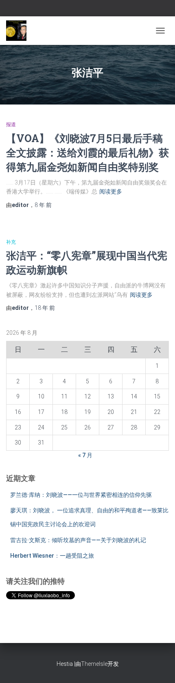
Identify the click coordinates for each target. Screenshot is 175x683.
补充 (11, 242)
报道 (11, 124)
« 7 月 (85, 455)
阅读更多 (110, 191)
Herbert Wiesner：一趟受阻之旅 (52, 555)
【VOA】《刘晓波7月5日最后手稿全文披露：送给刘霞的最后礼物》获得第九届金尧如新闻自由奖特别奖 (87, 152)
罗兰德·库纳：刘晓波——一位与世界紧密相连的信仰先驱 (81, 495)
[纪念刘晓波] (19, 30)
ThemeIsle (94, 664)
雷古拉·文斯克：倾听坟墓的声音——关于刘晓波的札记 (78, 540)
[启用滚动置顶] (159, 666)
